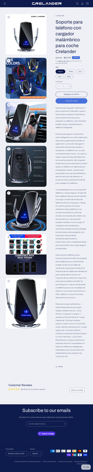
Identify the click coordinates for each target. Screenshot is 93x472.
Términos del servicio (80, 461)
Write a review (77, 390)
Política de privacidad (65, 461)
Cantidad (59, 81)
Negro (60, 71)
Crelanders (23, 461)
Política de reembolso (49, 461)
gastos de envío (63, 61)
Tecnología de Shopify (34, 461)
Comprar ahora (71, 101)
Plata (71, 71)
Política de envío (82, 464)
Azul (59, 76)
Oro (80, 71)
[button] (4, 3)
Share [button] (60, 366)
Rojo (69, 76)
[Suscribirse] (64, 424)
